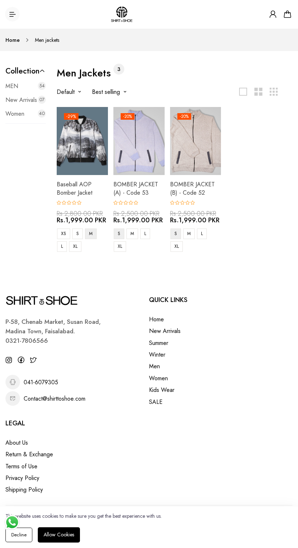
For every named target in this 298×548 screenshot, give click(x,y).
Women (158, 378)
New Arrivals (165, 331)
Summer (158, 343)
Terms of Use (21, 466)
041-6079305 (41, 382)
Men (154, 366)
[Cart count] (287, 14)
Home (12, 40)
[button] (25, 70)
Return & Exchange (29, 454)
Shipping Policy (24, 489)
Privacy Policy (22, 478)
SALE (155, 402)
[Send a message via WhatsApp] (12, 522)
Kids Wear (161, 390)
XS (63, 233)
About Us (16, 442)
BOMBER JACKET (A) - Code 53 (135, 188)
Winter (157, 354)
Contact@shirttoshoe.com (54, 398)
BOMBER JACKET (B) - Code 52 (192, 188)
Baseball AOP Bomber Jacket (74, 188)
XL (75, 246)
